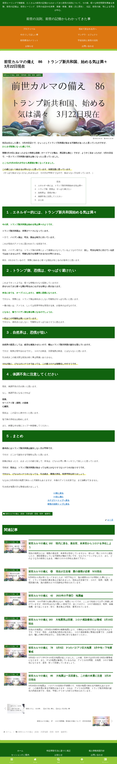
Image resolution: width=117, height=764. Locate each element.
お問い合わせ (97, 755)
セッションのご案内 (20, 755)
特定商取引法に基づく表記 (58, 751)
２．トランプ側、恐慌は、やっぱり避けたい (52, 189)
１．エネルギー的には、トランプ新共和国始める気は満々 (58, 186)
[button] (108, 491)
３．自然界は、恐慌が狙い (45, 193)
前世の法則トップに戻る (58, 504)
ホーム (20, 751)
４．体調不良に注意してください (48, 196)
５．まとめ (39, 200)
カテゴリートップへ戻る (58, 500)
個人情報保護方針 (97, 751)
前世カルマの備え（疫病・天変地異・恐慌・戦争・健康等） (28, 514)
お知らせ (58, 755)
